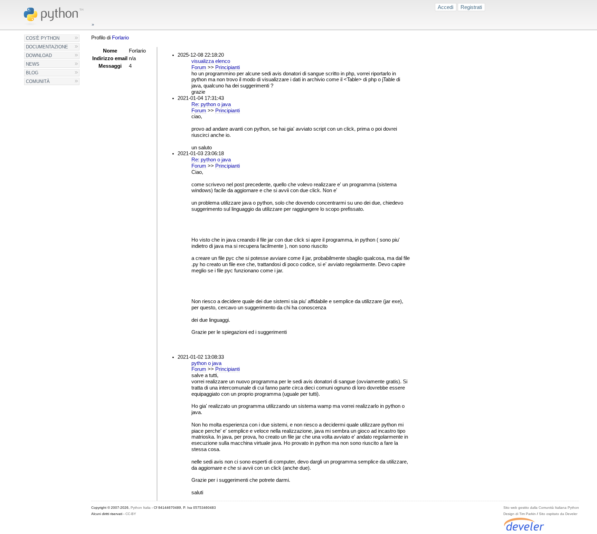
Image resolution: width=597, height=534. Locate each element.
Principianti (227, 67)
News (32, 64)
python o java (206, 363)
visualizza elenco (210, 61)
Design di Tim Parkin (519, 514)
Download (39, 55)
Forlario (120, 37)
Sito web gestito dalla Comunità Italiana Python (541, 507)
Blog (32, 72)
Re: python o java (211, 104)
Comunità (38, 81)
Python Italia (141, 507)
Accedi (445, 7)
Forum (198, 67)
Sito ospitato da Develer (558, 514)
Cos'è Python (42, 38)
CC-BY (130, 514)
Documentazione (47, 46)
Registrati (471, 7)
